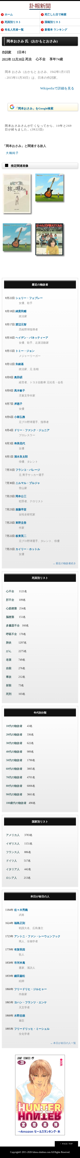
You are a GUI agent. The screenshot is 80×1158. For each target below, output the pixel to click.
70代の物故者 (14, 777)
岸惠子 (18, 403)
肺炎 (8, 642)
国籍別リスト (53, 22)
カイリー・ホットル (28, 549)
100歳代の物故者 (16, 803)
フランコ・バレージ (28, 469)
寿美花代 (19, 443)
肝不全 (10, 599)
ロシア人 (11, 877)
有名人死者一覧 (14, 29)
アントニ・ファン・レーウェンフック (37, 936)
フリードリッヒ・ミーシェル (32, 1028)
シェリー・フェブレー (29, 298)
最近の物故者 (40, 284)
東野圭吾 (21, 522)
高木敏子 (19, 390)
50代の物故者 (14, 760)
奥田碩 (18, 377)
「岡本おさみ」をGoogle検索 (34, 108)
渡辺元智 (21, 324)
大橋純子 (12, 153)
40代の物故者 (14, 751)
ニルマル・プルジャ (28, 483)
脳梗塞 (10, 617)
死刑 (8, 694)
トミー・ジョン (25, 350)
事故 (8, 676)
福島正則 (19, 923)
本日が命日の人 (40, 896)
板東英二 (21, 535)
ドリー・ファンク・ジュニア (32, 430)
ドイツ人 (11, 860)
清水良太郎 (21, 456)
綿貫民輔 (21, 311)
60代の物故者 (14, 768)
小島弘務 (19, 417)
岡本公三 (21, 496)
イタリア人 (13, 869)
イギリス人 (13, 843)
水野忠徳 (19, 1015)
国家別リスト (40, 821)
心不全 (10, 591)
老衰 (8, 659)
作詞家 (6, 52)
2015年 (6, 59)
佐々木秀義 (21, 909)
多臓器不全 (13, 625)
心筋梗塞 (11, 608)
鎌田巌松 (19, 976)
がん (8, 651)
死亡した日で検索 (55, 14)
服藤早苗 (21, 509)
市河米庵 (19, 962)
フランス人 (13, 852)
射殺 (8, 685)
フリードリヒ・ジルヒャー (30, 989)
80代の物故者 (14, 785)
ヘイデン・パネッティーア (32, 337)
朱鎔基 (20, 364)
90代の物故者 (14, 794)
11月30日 (18, 59)
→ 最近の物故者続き (64, 563)
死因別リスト (13, 22)
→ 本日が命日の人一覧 (63, 1043)
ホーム (9, 14)
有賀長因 (19, 949)
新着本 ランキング (56, 29)
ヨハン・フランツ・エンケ (30, 1002)
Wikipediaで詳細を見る (57, 88)
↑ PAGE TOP (66, 1144)
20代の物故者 (14, 734)
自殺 (8, 668)
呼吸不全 (11, 634)
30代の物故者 (14, 743)
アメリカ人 (13, 835)
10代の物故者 (14, 726)
